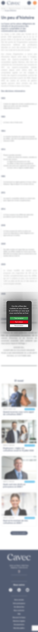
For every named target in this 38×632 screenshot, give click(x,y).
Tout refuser (19, 322)
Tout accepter (19, 318)
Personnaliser (18, 325)
